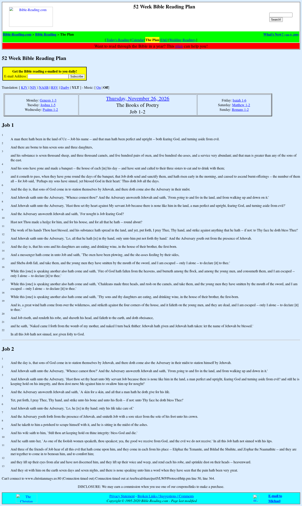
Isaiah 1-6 (239, 100)
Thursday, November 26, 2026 (137, 98)
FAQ (164, 39)
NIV (33, 87)
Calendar (137, 39)
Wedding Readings (182, 39)
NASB (44, 87)
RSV (54, 87)
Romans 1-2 (240, 109)
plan (179, 46)
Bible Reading (45, 34)
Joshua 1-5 (47, 104)
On (98, 87)
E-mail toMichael (275, 498)
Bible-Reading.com (17, 34)
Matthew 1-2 (241, 104)
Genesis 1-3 (48, 100)
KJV (24, 87)
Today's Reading (118, 39)
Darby (65, 87)
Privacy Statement (122, 496)
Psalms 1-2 (50, 109)
